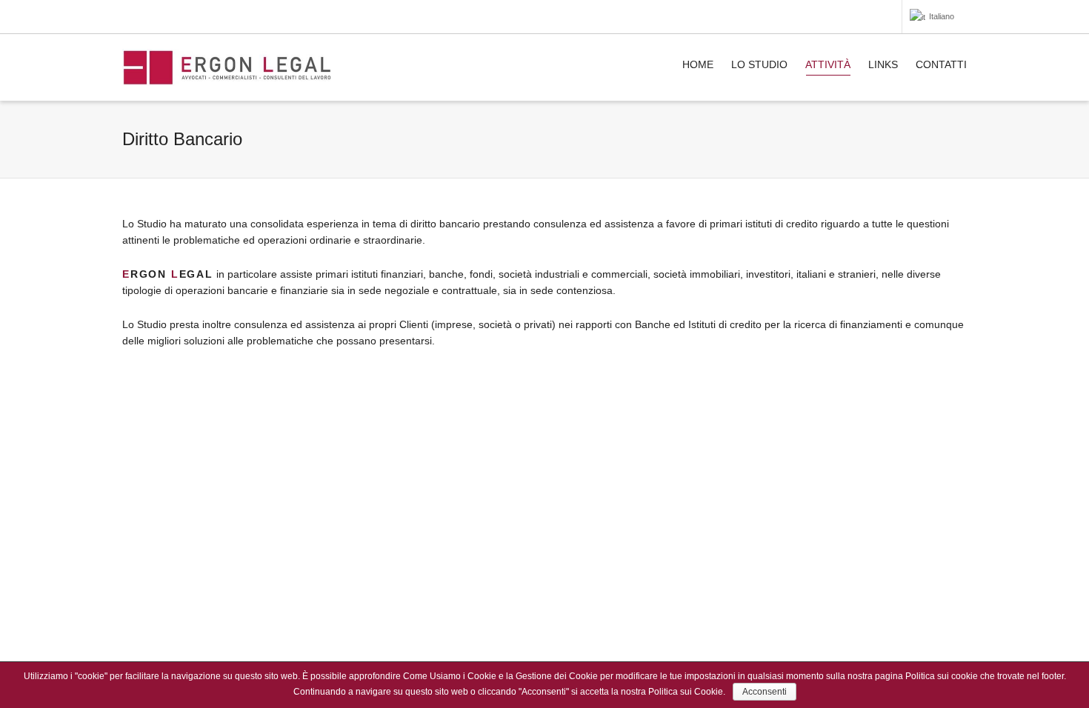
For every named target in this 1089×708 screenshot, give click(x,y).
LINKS (883, 64)
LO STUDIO (759, 64)
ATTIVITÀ (827, 64)
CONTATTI (941, 64)
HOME (697, 64)
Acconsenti (764, 692)
